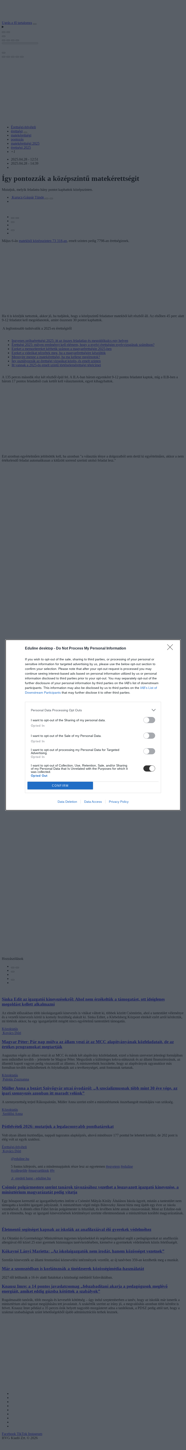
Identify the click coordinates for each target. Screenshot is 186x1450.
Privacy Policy (119, 801)
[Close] (171, 648)
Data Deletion (67, 801)
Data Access (93, 801)
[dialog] (93, 725)
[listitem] (93, 710)
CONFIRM (60, 785)
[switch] (149, 720)
